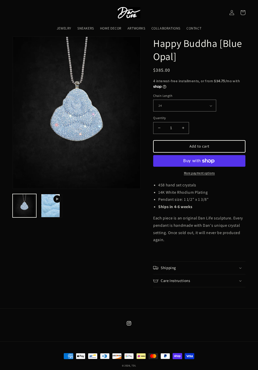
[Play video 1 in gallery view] (50, 206)
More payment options (199, 173)
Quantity (159, 118)
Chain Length (162, 96)
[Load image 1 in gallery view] (24, 206)
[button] (199, 268)
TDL (134, 365)
